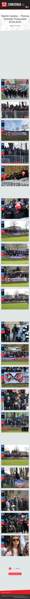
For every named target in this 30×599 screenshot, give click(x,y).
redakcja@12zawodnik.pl (23, 597)
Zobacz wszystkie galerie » (15, 573)
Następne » (18, 568)
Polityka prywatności (5, 592)
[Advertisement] (15, 56)
